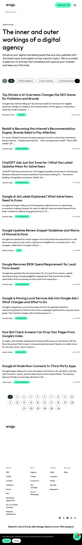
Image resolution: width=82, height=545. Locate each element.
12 (17, 402)
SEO (19, 250)
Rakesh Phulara (7, 250)
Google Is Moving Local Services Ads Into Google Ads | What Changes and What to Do (40, 300)
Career (33, 476)
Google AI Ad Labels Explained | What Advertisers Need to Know (37, 198)
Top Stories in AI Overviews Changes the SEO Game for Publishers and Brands (39, 97)
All (11, 81)
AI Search (21, 115)
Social (8, 489)
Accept (6, 541)
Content (9, 481)
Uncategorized (21, 318)
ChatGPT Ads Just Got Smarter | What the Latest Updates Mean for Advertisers (37, 164)
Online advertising (22, 182)
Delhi (52, 472)
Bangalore (54, 489)
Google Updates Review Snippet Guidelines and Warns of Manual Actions (40, 232)
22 (31, 408)
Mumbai (53, 485)
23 (38, 408)
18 (58, 402)
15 (38, 402)
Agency (33, 472)
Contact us (34, 481)
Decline (16, 541)
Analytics (9, 485)
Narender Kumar (8, 115)
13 (24, 402)
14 (31, 402)
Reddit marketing (22, 148)
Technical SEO (21, 352)
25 (52, 408)
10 (72, 397)
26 (58, 408)
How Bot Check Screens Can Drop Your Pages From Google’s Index (38, 334)
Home (7, 12)
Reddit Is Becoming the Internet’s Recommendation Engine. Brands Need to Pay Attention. (38, 130)
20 (72, 402)
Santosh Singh (7, 149)
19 (65, 402)
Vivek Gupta (6, 382)
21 (24, 408)
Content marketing (46, 81)
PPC (7, 493)
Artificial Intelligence (25, 81)
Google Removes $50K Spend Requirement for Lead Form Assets (39, 266)
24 (45, 408)
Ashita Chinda (7, 352)
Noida (52, 481)
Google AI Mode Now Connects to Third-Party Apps (39, 366)
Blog (66, 472)
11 (10, 402)
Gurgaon (53, 476)
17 (51, 402)
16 (44, 402)
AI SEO (8, 476)
